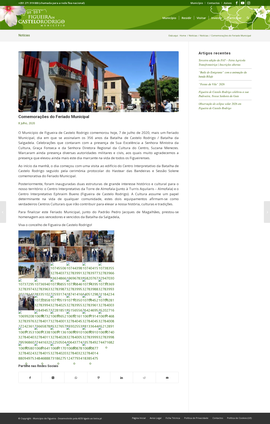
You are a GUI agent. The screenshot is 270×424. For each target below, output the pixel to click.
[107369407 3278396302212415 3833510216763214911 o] (98, 81)
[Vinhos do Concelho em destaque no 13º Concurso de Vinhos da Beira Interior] (267, 212)
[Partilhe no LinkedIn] (121, 377)
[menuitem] (197, 3)
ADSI (80, 418)
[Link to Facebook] (237, 3)
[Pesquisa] (248, 18)
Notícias (24, 35)
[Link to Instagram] (249, 3)
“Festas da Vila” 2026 (212, 84)
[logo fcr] (44, 18)
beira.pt (97, 418)
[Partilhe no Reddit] (144, 377)
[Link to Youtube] (242, 3)
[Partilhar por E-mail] (167, 377)
